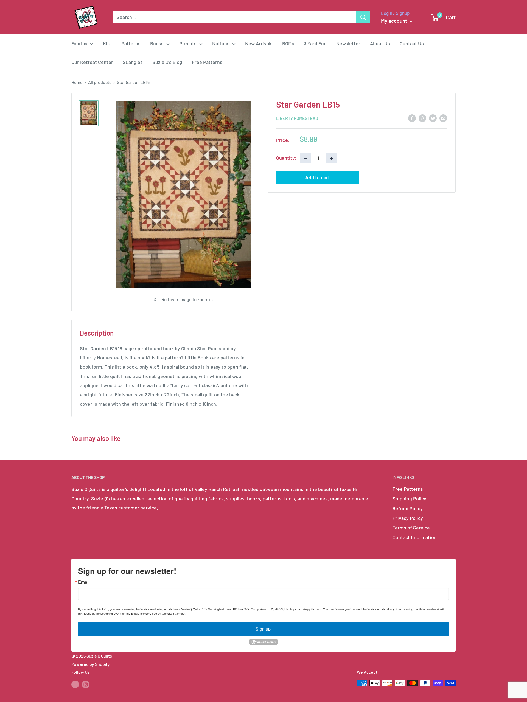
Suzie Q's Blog (167, 62)
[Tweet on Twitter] (433, 117)
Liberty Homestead (297, 118)
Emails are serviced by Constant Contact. (158, 613)
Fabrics (79, 43)
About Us (380, 43)
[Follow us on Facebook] (75, 684)
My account (394, 21)
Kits (107, 43)
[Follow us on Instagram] (85, 684)
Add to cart (317, 177)
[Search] (363, 17)
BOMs (288, 43)
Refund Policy (408, 508)
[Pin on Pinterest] (422, 117)
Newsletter (348, 43)
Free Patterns (207, 62)
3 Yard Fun (315, 43)
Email (83, 582)
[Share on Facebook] (412, 117)
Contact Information (415, 537)
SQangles (133, 62)
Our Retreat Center (92, 62)
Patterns (131, 43)
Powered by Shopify (90, 664)
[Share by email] (443, 117)
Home (77, 82)
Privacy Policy (408, 518)
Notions (220, 43)
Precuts (188, 43)
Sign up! (264, 629)
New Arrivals (259, 43)
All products (99, 82)
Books (157, 43)
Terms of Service (411, 528)
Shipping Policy (409, 498)
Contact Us (412, 43)
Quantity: (286, 157)
